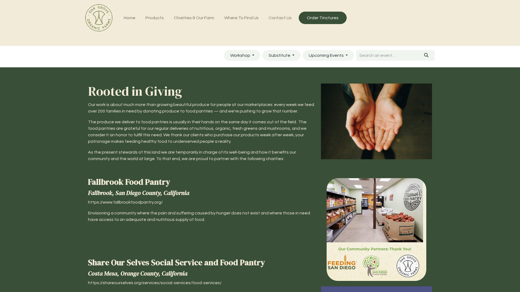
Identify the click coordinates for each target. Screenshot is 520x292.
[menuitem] (130, 17)
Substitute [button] (280, 55)
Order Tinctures (323, 18)
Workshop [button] (240, 55)
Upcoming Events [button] (326, 55)
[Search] (426, 55)
